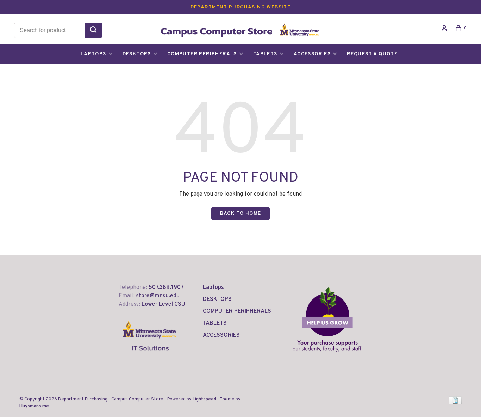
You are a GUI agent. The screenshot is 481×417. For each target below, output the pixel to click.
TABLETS (265, 54)
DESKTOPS (137, 54)
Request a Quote (372, 54)
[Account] (445, 30)
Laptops (93, 54)
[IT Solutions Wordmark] (149, 356)
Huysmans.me (34, 406)
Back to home (240, 213)
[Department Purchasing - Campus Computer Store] (327, 319)
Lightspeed (204, 399)
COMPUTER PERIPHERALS (202, 54)
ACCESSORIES (312, 54)
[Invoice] (455, 402)
